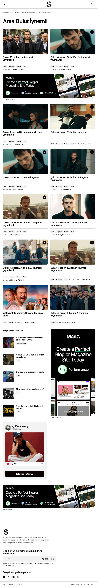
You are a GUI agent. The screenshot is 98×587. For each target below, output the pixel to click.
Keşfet (53, 322)
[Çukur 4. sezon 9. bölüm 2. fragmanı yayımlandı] (72, 297)
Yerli (24, 66)
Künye (21, 584)
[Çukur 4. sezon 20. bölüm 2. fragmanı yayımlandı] (25, 206)
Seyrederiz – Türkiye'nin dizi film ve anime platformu (20, 12)
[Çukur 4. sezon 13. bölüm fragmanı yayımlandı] (72, 251)
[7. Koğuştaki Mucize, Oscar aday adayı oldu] (25, 297)
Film (5, 322)
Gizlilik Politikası (27, 563)
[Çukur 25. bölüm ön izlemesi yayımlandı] (25, 41)
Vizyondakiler (21, 343)
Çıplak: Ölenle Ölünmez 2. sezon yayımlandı (30, 356)
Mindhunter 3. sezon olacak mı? (30, 389)
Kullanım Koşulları (41, 563)
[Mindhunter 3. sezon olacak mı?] (8, 393)
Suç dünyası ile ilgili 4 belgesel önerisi (29, 407)
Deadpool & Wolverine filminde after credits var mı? (29, 339)
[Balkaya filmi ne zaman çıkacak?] (8, 376)
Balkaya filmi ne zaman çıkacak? (30, 372)
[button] (5, 4)
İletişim (5, 584)
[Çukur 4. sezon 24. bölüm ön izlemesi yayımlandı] (72, 41)
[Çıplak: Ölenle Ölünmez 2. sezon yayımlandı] (8, 359)
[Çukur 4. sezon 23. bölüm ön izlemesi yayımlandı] (25, 116)
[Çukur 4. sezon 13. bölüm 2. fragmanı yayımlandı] (25, 251)
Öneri (18, 412)
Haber (19, 66)
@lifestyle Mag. (20, 426)
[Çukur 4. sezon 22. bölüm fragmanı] (25, 161)
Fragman (11, 66)
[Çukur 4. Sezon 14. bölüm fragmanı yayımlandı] (72, 206)
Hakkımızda (13, 584)
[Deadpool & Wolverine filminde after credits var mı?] (8, 342)
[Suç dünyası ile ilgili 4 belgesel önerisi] (8, 411)
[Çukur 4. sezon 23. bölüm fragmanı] (72, 116)
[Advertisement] (49, 86)
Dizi (5, 66)
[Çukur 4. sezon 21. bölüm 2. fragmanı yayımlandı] (72, 161)
